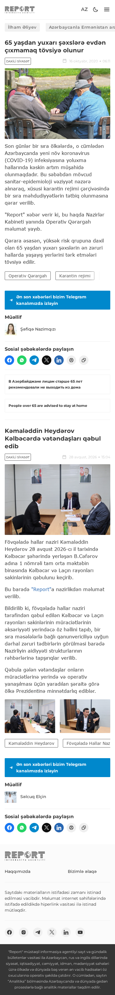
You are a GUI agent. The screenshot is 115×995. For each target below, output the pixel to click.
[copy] (83, 360)
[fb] (9, 360)
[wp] (22, 360)
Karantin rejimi (75, 275)
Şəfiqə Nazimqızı (38, 329)
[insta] (23, 932)
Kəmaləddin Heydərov (31, 743)
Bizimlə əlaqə (82, 871)
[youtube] (80, 932)
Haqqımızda (17, 871)
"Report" (41, 589)
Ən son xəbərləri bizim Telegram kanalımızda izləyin (51, 300)
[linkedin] (59, 360)
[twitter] (46, 360)
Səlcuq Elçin (33, 796)
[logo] (20, 9)
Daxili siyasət (17, 61)
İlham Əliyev (22, 27)
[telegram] (34, 360)
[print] (71, 360)
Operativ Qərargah (28, 275)
